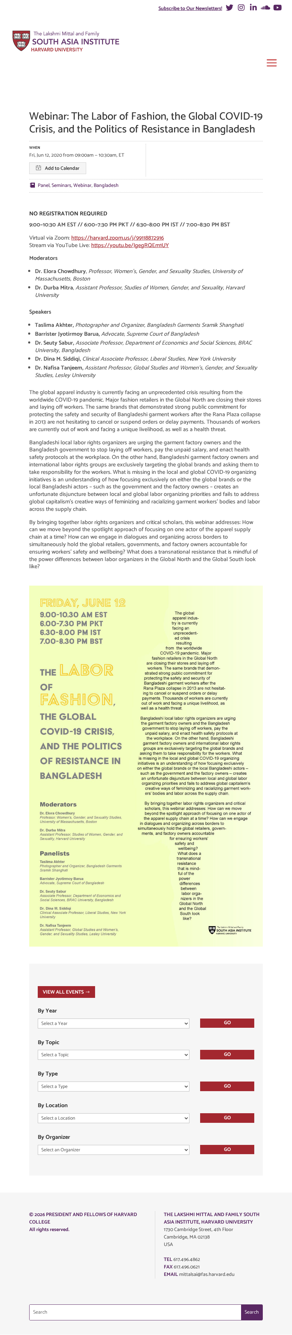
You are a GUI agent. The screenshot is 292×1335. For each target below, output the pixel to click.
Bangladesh (106, 186)
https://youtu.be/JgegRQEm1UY (130, 245)
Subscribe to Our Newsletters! (190, 9)
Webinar (82, 186)
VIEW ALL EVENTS (63, 992)
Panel (43, 186)
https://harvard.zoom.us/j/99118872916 (117, 238)
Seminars (61, 186)
